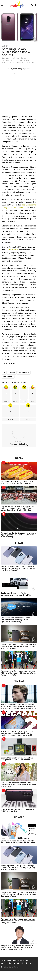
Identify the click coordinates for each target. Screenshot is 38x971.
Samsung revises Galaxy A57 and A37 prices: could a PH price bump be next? (18, 842)
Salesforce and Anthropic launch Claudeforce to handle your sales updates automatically (15, 620)
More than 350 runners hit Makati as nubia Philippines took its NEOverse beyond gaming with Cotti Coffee (17, 508)
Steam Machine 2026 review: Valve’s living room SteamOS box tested (17, 759)
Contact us (17, 960)
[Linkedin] (14, 963)
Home (3, 960)
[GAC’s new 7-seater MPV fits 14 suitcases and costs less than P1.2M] (19, 582)
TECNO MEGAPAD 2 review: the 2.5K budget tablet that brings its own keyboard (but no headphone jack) (17, 733)
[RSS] (30, 963)
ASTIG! (32, 401)
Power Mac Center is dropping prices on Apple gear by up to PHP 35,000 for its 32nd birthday (19, 535)
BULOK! (15, 401)
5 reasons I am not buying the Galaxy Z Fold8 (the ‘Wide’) (18, 810)
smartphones (24, 373)
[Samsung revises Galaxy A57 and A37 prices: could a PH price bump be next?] (19, 830)
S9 (4, 373)
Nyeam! (28, 419)
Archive (26, 960)
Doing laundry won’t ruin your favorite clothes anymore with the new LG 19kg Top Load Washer (18, 646)
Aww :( (24, 401)
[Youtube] (22, 963)
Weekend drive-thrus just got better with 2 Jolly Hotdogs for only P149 (17, 482)
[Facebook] (6, 963)
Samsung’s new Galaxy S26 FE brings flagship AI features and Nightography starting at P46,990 (18, 568)
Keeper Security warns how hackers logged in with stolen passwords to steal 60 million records (17, 948)
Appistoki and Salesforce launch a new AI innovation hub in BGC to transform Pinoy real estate (18, 673)
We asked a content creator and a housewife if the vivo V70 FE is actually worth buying (18, 785)
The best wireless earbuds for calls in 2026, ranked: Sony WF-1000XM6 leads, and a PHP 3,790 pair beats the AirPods (18, 706)
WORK (5, 46)
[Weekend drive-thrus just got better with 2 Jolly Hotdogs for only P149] (19, 471)
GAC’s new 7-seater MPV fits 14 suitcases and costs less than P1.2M (16, 594)
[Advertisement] (19, 94)
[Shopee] (26, 963)
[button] (2, 5)
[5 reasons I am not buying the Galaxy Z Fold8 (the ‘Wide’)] (19, 798)
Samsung (11, 373)
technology (8, 377)
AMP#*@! (10, 419)
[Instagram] (10, 963)
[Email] (2, 963)
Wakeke (6, 401)
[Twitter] (18, 963)
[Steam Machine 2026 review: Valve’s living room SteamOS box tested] (19, 747)
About (9, 960)
